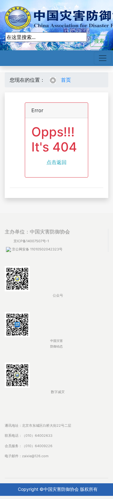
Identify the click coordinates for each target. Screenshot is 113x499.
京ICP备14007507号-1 (31, 241)
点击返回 (56, 162)
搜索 (99, 41)
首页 (66, 80)
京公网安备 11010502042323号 (36, 249)
